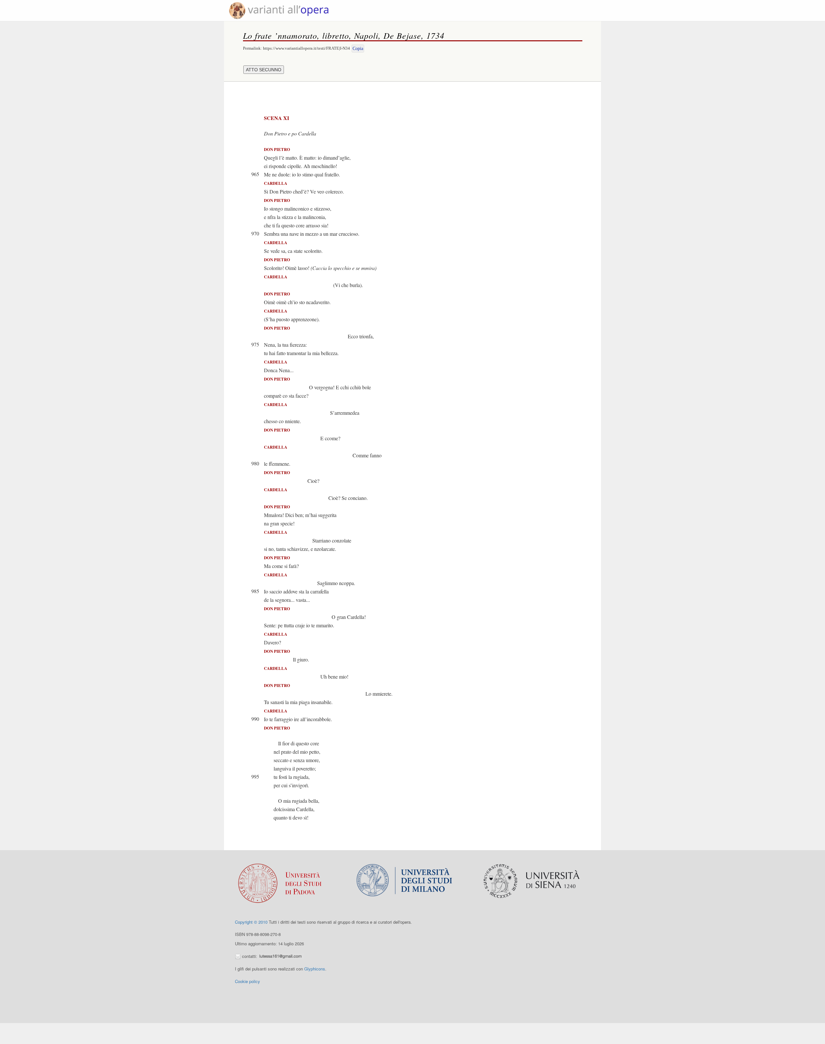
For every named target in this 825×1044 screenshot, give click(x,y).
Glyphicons (314, 969)
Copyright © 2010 (251, 922)
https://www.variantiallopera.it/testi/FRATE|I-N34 (306, 48)
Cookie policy (247, 981)
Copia (358, 48)
